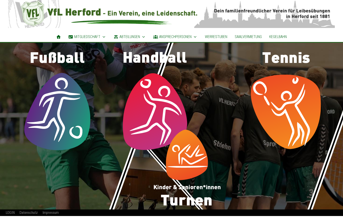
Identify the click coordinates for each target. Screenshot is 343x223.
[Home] (58, 37)
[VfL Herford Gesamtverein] (171, 14)
